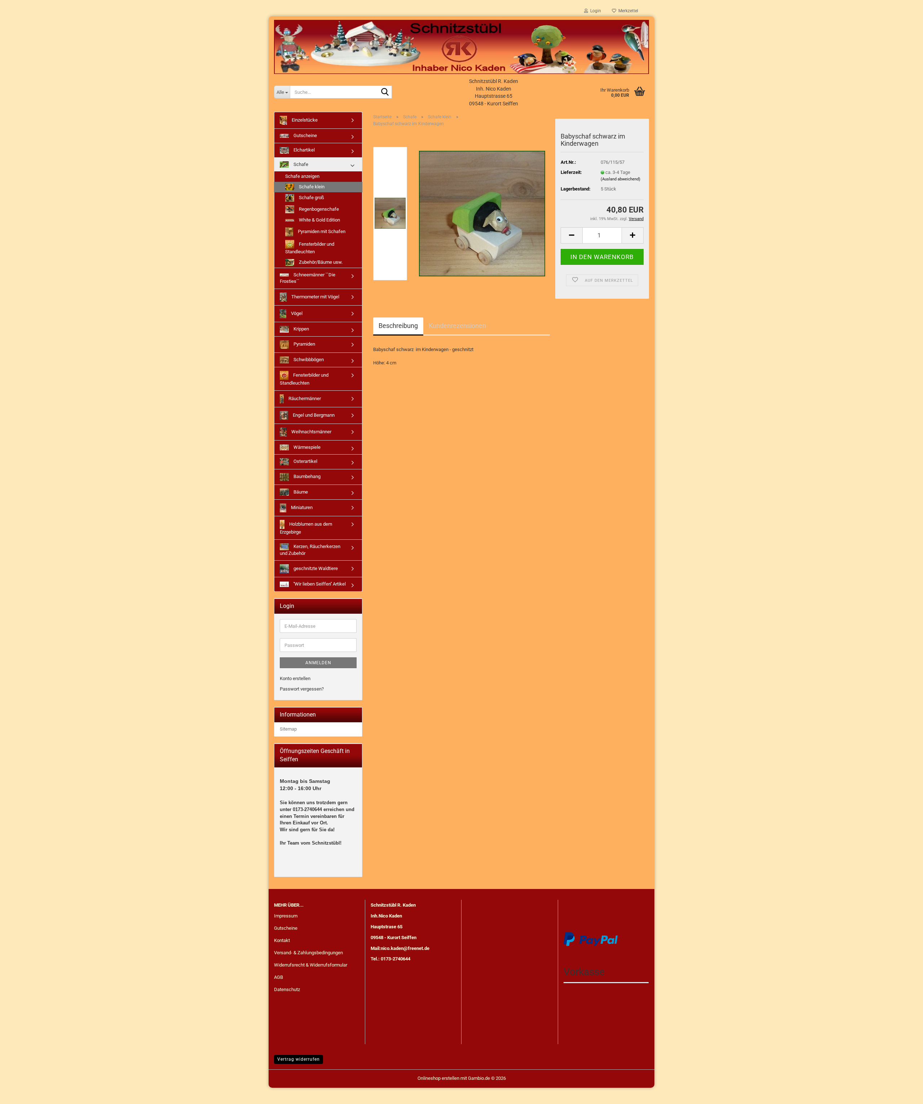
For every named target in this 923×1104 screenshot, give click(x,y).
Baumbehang (306, 476)
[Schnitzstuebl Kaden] (461, 47)
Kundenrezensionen (457, 325)
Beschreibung (398, 325)
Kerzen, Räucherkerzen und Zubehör (310, 550)
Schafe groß (311, 197)
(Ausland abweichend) (620, 179)
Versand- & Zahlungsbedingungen (308, 952)
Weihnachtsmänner (310, 431)
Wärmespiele (306, 447)
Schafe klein (311, 186)
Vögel (296, 313)
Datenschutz (287, 989)
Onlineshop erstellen (438, 1078)
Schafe (300, 164)
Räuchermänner (304, 398)
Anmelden (318, 662)
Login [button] (594, 10)
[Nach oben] (903, 1093)
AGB (278, 977)
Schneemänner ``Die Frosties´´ (307, 278)
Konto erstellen (295, 678)
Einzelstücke (304, 120)
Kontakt (282, 940)
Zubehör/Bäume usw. (320, 262)
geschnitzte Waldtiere (315, 568)
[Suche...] (385, 92)
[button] (571, 235)
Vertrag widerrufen (298, 1059)
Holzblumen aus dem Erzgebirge (306, 528)
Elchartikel (303, 150)
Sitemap (288, 729)
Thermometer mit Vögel (314, 296)
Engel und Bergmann (313, 415)
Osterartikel (304, 461)
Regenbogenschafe (318, 208)
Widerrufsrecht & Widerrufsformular (310, 965)
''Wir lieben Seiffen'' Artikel (319, 584)
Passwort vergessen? (302, 689)
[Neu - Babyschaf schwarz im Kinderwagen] (482, 213)
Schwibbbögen (308, 359)
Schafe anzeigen (302, 176)
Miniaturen (301, 507)
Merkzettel (627, 10)
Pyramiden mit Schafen (321, 231)
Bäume (300, 492)
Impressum (285, 916)
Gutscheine (304, 135)
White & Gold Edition (319, 220)
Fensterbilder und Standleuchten (309, 247)
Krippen (300, 329)
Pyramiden (303, 344)
